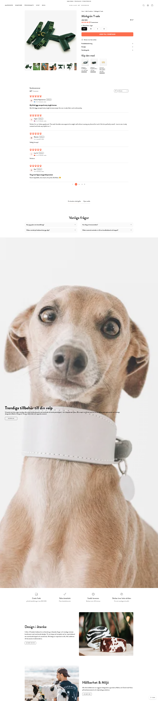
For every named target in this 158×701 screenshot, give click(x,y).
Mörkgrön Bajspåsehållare (94, 68)
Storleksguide (85, 50)
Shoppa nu (11, 418)
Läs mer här (87, 694)
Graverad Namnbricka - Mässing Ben (102, 68)
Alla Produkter (89, 11)
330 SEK (92, 70)
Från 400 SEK (84, 70)
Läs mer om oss (30, 643)
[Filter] (116, 90)
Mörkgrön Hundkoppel (84, 68)
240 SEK (102, 71)
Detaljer (83, 47)
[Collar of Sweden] (79, 5)
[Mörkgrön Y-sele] (28, 66)
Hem (82, 11)
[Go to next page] (85, 184)
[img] (131, 20)
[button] (143, 5)
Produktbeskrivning (86, 43)
